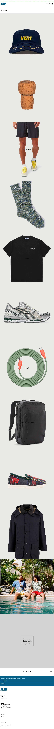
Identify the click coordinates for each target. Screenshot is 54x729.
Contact (2, 703)
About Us (2, 695)
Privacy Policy (3, 706)
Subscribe (2, 683)
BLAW (5, 722)
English (2, 725)
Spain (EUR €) (8, 725)
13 (30, 671)
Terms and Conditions (5, 707)
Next (51, 671)
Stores (1, 696)
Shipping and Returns (5, 704)
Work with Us (3, 698)
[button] (51, 4)
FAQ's (1, 709)
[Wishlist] (49, 4)
